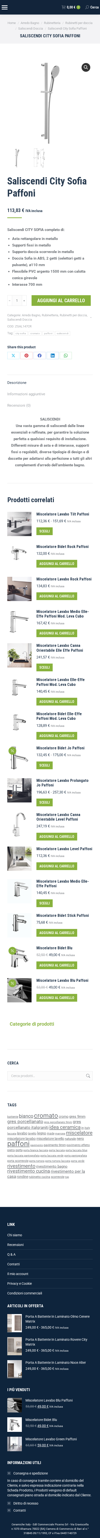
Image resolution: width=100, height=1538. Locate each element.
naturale (70, 1139)
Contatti (13, 1264)
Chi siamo (14, 1235)
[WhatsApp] (66, 355)
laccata (11, 1133)
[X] (13, 355)
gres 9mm (77, 1116)
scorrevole (57, 1177)
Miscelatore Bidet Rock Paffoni (62, 546)
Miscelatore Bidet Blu (54, 948)
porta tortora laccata (57, 1161)
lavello (32, 1133)
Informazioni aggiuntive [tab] (26, 394)
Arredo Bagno (31, 315)
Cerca (87, 1075)
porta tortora (36, 1161)
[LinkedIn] (53, 355)
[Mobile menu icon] (4, 7)
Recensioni (15, 1245)
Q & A (11, 1254)
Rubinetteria (50, 315)
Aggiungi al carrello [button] (56, 564)
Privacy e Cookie (19, 1283)
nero (80, 1138)
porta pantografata (75, 1155)
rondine (22, 1177)
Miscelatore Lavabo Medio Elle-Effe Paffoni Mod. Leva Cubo (62, 613)
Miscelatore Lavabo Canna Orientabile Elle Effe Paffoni (59, 647)
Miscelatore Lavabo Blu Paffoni (62, 980)
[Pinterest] (26, 355)
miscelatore (79, 1133)
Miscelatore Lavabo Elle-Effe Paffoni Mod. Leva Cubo (60, 682)
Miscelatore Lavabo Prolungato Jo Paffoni (62, 782)
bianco (26, 1116)
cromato (35, 333)
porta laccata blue (76, 1150)
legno (41, 1133)
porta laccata (57, 1150)
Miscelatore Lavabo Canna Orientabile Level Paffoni (58, 817)
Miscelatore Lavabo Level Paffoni (64, 849)
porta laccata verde (52, 1155)
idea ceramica (65, 1127)
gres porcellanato (25, 1121)
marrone (60, 1133)
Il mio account (17, 1274)
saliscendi (62, 333)
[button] (86, 67)
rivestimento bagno (51, 1166)
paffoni (48, 333)
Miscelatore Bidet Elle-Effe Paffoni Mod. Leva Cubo (59, 716)
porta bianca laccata (35, 1150)
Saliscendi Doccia (19, 319)
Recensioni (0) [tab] (19, 405)
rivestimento (21, 1166)
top (67, 1177)
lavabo (22, 1133)
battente (12, 1116)
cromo (63, 1116)
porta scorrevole (17, 1161)
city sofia (21, 333)
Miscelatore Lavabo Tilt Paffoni (62, 514)
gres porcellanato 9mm (58, 1122)
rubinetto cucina (39, 1177)
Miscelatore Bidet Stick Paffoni (62, 915)
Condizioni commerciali (24, 1293)
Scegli (44, 531)
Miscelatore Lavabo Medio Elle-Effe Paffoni (62, 883)
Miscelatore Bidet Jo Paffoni (60, 748)
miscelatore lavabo (21, 1139)
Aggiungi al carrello (61, 300)
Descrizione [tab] (16, 383)
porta (19, 1150)
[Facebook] (39, 355)
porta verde (77, 1161)
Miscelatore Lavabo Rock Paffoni (64, 579)
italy (87, 1128)
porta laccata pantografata (23, 1155)
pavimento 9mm (55, 1145)
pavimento (36, 1145)
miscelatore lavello (50, 1139)
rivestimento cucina (28, 1171)
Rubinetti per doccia (73, 315)
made (50, 1133)
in (82, 1128)
